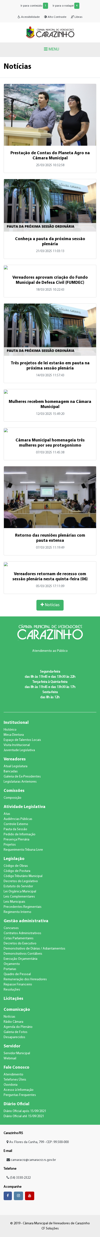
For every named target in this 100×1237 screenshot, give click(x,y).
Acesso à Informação (18, 1090)
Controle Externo (16, 824)
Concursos (11, 928)
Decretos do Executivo (20, 943)
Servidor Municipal (17, 1053)
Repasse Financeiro (18, 984)
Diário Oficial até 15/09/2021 (24, 1116)
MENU (53, 49)
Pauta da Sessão (15, 829)
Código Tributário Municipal (23, 876)
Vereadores (15, 759)
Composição (12, 798)
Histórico (10, 730)
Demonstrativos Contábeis (23, 954)
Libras (78, 17)
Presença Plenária (16, 839)
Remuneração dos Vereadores (25, 979)
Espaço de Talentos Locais (22, 740)
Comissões (14, 791)
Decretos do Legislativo (21, 881)
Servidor (12, 1046)
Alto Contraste (56, 17)
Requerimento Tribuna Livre (23, 850)
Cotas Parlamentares (18, 938)
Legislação (14, 859)
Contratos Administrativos (22, 933)
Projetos (10, 845)
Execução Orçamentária (20, 959)
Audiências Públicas (18, 819)
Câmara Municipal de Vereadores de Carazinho (50, 32)
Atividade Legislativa (24, 807)
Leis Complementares (19, 897)
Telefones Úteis (15, 1080)
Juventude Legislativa (19, 750)
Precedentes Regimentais (23, 907)
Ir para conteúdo (33, 5)
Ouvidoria (10, 1085)
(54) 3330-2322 (20, 1178)
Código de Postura (17, 871)
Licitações (13, 999)
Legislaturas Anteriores (20, 782)
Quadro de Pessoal (17, 974)
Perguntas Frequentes (20, 1095)
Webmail (10, 1058)
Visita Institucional (17, 745)
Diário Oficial (16, 1104)
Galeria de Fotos (15, 1032)
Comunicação (17, 1010)
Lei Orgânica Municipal (20, 891)
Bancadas (11, 771)
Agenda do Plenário (18, 1027)
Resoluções (12, 990)
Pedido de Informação (19, 834)
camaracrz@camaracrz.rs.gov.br (33, 1160)
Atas (7, 814)
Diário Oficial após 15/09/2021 (25, 1111)
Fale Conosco (16, 1067)
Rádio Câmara (13, 1022)
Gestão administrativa (26, 921)
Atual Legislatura (15, 766)
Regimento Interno (17, 912)
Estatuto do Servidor (18, 886)
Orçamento (12, 964)
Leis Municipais (14, 902)
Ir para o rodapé (65, 5)
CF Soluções (50, 1228)
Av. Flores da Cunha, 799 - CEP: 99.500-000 (38, 1142)
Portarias (10, 969)
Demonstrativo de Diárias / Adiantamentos (34, 949)
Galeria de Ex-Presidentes (22, 776)
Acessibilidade (30, 17)
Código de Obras (16, 866)
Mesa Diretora (14, 735)
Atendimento (13, 1074)
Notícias (51, 605)
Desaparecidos (14, 1037)
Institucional (16, 723)
